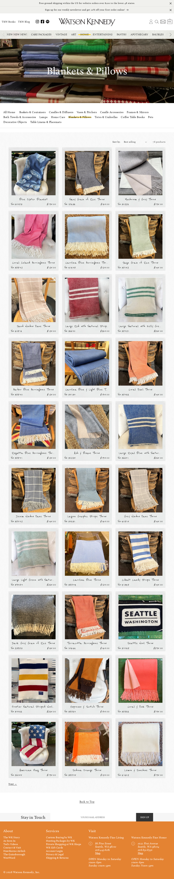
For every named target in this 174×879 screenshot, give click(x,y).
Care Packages (41, 34)
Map (98, 853)
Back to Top (87, 801)
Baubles (158, 34)
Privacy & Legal (55, 854)
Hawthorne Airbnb (14, 851)
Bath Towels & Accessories (19, 117)
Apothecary (139, 34)
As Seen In (9, 840)
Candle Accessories (111, 112)
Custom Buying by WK (59, 837)
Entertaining (102, 34)
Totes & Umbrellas (106, 117)
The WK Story (11, 837)
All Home (9, 112)
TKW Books (8, 21)
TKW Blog (24, 21)
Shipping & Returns (57, 857)
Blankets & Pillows (79, 117)
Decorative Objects (15, 122)
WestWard (9, 857)
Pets (150, 117)
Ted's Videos (10, 844)
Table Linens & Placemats (45, 122)
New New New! (17, 34)
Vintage (61, 34)
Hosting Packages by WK (60, 840)
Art (73, 34)
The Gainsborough (14, 854)
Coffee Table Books (133, 117)
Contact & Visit (12, 847)
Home (84, 34)
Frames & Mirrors (138, 112)
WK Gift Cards (54, 847)
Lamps (43, 117)
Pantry (122, 34)
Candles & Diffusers (61, 112)
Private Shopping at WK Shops (63, 844)
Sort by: (116, 141)
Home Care (58, 117)
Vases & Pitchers (87, 112)
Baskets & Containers (32, 112)
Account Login (54, 851)
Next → (12, 784)
